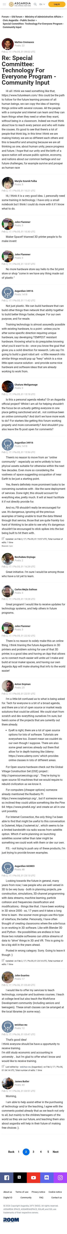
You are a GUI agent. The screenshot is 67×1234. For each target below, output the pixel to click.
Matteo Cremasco (24, 42)
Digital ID (7, 1197)
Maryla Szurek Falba (26, 181)
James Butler (22, 1081)
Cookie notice (55, 1192)
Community (25, 1197)
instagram (62, 1178)
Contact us (56, 1197)
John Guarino (22, 975)
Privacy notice (38, 1192)
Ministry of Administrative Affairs (43, 16)
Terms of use (21, 1192)
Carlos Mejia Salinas (26, 589)
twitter (22, 1178)
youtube (35, 1178)
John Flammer (22, 222)
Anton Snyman (23, 684)
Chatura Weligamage (26, 384)
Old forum (17, 16)
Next (55, 1151)
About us (7, 1192)
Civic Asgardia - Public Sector (19, 20)
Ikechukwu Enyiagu (25, 557)
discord (49, 1178)
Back (11, 1151)
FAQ (41, 1197)
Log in (57, 4)
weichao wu (21, 1024)
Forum (5, 16)
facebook (8, 1178)
